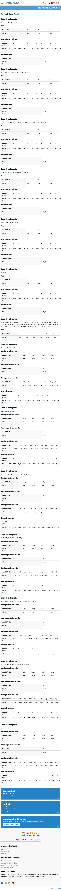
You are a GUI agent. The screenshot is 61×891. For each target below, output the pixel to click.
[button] (2, 2)
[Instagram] (9, 883)
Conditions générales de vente (10, 865)
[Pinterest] (12, 883)
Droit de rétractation (7, 867)
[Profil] (56, 2)
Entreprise (4, 849)
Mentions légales (6, 861)
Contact (3, 854)
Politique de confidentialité (9, 863)
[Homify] (5, 883)
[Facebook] (2, 883)
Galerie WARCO (5, 851)
